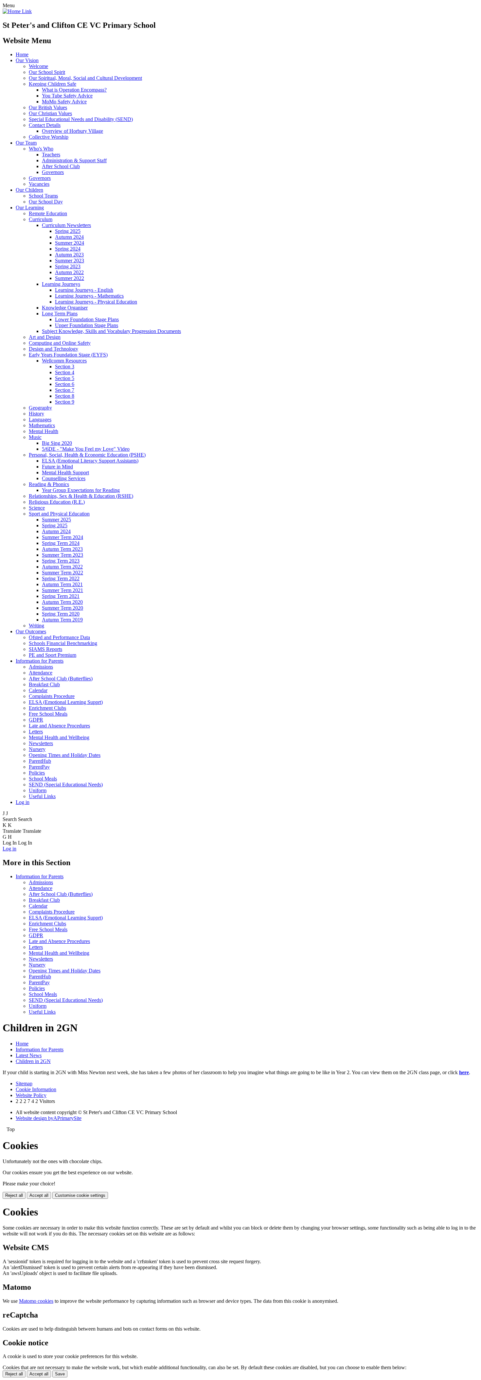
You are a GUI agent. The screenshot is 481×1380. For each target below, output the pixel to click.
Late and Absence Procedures (59, 725)
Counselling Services (63, 478)
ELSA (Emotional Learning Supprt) (66, 702)
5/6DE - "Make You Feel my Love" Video (86, 449)
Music (35, 437)
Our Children (29, 190)
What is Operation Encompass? (74, 90)
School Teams (43, 196)
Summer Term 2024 (62, 537)
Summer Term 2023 (62, 555)
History (36, 413)
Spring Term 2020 (61, 614)
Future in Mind (57, 466)
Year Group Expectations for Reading (81, 490)
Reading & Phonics (49, 484)
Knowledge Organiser (65, 307)
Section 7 (64, 390)
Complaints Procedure (52, 696)
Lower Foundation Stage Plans (87, 319)
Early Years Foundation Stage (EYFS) (68, 355)
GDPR (36, 720)
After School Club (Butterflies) (61, 678)
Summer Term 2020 (62, 608)
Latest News (29, 1055)
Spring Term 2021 (61, 596)
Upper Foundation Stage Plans (86, 325)
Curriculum (40, 219)
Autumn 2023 (69, 254)
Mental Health (43, 431)
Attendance (40, 672)
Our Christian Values (50, 113)
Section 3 (64, 366)
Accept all (38, 1195)
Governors (53, 172)
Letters (36, 731)
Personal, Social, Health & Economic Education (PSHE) (87, 455)
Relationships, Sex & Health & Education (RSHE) (81, 496)
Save (60, 1373)
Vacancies (39, 184)
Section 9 (64, 402)
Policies (37, 773)
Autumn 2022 (69, 272)
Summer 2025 (56, 519)
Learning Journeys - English (84, 290)
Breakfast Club (44, 684)
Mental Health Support (65, 472)
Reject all (14, 1195)
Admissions (41, 667)
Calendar (38, 690)
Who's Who (41, 148)
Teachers (51, 154)
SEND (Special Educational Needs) (66, 784)
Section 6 (64, 384)
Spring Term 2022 (61, 578)
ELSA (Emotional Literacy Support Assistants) (90, 460)
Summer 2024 (69, 243)
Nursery (37, 749)
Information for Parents (39, 661)
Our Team (26, 143)
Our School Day (46, 201)
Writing (36, 625)
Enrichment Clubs (47, 708)
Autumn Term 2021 (62, 584)
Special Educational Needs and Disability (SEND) (81, 119)
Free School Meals (48, 714)
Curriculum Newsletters (66, 225)
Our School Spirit (47, 72)
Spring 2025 (67, 231)
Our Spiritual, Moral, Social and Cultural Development (85, 78)
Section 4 (64, 372)
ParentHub (40, 761)
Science (37, 508)
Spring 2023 (67, 266)
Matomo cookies (36, 1301)
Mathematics (42, 425)
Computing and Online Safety (60, 343)
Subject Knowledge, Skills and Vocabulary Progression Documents (111, 331)
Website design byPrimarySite (48, 1118)
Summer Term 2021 (62, 590)
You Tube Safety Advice (67, 95)
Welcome (38, 66)
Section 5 (64, 378)
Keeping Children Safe (52, 84)
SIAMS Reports (45, 649)
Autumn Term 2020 (62, 602)
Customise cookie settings (80, 1195)
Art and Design (45, 337)
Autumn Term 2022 (62, 566)
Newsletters (41, 743)
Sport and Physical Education (59, 513)
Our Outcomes (31, 631)
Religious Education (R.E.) (57, 502)
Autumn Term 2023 (62, 549)
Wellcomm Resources (64, 360)
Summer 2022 (69, 278)
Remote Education (48, 213)
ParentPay (39, 767)
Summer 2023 (69, 260)
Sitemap (24, 1083)
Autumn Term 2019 (62, 619)
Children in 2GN (33, 1061)
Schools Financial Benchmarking (63, 643)
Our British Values (48, 107)
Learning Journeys (61, 284)
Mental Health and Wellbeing (59, 737)
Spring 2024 (67, 249)
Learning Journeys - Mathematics (89, 296)
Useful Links (42, 796)
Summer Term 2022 (62, 572)
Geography (40, 408)
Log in (22, 802)
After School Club (61, 166)
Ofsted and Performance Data (59, 637)
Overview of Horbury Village (72, 131)
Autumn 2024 (69, 237)
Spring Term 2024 (61, 543)
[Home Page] (17, 11)
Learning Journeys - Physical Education (96, 302)
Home (22, 54)
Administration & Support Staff (74, 160)
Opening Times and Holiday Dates (64, 755)
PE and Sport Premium (52, 655)
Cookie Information (36, 1089)
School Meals (43, 778)
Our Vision (27, 60)
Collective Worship (48, 137)
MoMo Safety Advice (64, 101)
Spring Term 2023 (61, 561)
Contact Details (45, 125)
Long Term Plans (60, 313)
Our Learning (30, 207)
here (464, 1072)
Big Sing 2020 (57, 443)
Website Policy (31, 1095)
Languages (40, 419)
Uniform (37, 790)
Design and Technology (53, 349)
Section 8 (64, 396)
